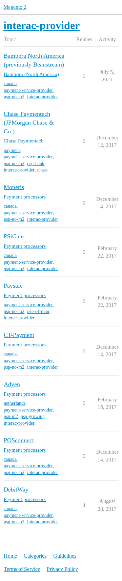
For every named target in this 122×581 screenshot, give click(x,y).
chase (42, 170)
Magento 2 (14, 7)
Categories (35, 556)
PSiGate (14, 236)
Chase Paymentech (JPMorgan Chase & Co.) (29, 122)
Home (10, 556)
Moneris (14, 187)
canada (10, 83)
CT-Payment (19, 335)
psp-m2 (11, 416)
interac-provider (42, 96)
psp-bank (35, 163)
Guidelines (64, 556)
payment (12, 150)
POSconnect (19, 440)
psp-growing (33, 416)
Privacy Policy (62, 569)
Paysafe (13, 285)
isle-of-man (38, 311)
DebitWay (16, 489)
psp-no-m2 (14, 96)
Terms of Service (22, 569)
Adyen (12, 384)
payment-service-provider (28, 90)
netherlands (14, 403)
